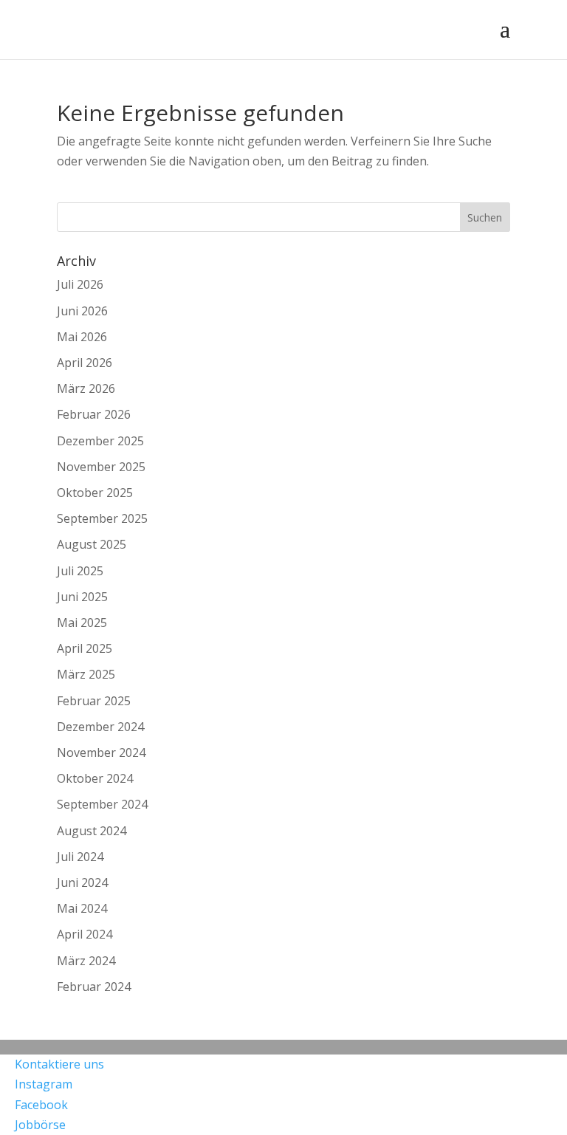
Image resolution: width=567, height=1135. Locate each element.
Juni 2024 (82, 882)
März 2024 (86, 961)
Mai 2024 (82, 908)
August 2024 (91, 831)
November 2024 (101, 752)
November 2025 (101, 467)
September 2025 (102, 518)
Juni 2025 (82, 597)
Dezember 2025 (100, 441)
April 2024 (84, 934)
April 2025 (84, 648)
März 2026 (86, 388)
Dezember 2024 (100, 727)
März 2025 (86, 674)
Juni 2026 (82, 311)
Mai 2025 (82, 622)
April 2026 (84, 362)
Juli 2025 (80, 571)
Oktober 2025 (95, 492)
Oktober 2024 (95, 778)
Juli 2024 (80, 856)
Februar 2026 (94, 414)
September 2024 (102, 804)
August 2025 (91, 544)
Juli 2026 (80, 284)
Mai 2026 (82, 337)
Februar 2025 (94, 701)
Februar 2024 (94, 986)
